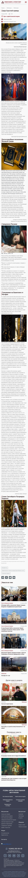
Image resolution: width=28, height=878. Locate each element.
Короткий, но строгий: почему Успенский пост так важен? (13, 727)
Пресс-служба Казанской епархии (12, 16)
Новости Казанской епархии (7, 603)
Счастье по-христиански (7, 704)
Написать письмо (23, 826)
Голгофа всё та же (5, 675)
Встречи (20, 818)
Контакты (4, 839)
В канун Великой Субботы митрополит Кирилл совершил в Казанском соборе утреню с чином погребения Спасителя (12, 629)
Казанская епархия (5, 814)
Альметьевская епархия (20, 796)
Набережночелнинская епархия (8, 800)
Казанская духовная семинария (20, 800)
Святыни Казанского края (7, 821)
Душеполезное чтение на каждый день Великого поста (13, 570)
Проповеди (21, 816)
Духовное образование (6, 823)
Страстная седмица (6, 573)
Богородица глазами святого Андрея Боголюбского (13, 755)
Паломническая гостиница (7, 804)
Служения (21, 814)
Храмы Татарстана (5, 827)
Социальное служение (6, 825)
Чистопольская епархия (8, 796)
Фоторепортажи (5, 833)
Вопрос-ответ (22, 824)
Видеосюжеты (4, 835)
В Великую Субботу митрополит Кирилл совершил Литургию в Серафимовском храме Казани (13, 605)
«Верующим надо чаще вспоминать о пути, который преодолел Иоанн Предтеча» (13, 779)
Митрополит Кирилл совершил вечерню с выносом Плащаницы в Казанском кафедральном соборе (13, 653)
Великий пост (4, 567)
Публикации (9, 8)
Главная (3, 8)
